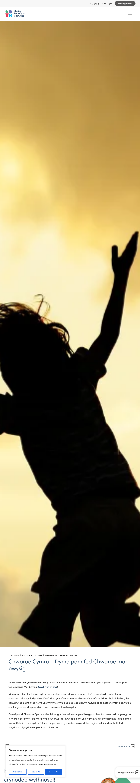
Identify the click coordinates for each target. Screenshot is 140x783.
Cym (110, 3)
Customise (17, 771)
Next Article (124, 746)
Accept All (53, 771)
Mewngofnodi (125, 3)
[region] (35, 761)
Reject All (36, 771)
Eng (104, 3)
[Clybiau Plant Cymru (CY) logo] (15, 13)
